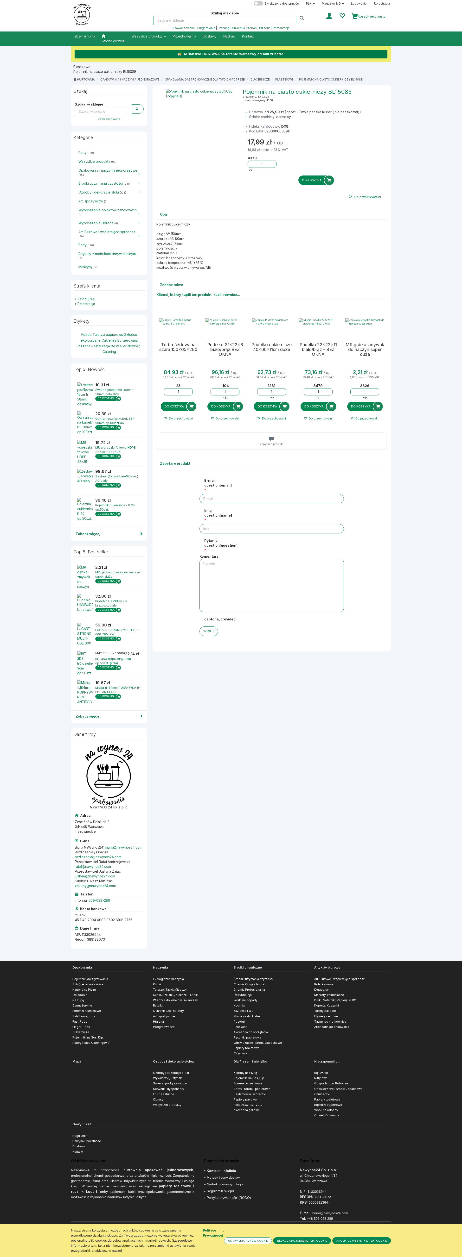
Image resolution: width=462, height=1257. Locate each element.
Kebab (252, 28)
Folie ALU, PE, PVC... (248, 1105)
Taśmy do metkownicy (330, 1021)
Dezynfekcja (243, 995)
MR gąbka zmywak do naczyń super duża (365, 349)
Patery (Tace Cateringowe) (91, 1042)
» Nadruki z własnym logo (223, 1184)
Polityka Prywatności (87, 1141)
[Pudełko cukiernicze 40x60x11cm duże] (271, 322)
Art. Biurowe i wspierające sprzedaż (339, 979)
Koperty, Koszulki (326, 1005)
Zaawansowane (184, 28)
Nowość (134, 346)
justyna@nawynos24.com (95, 876)
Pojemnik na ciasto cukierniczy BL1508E (331, 79)
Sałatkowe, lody (83, 1016)
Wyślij (208, 631)
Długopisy (321, 989)
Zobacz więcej (88, 534)
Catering (224, 28)
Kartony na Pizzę (84, 989)
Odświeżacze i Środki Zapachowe (258, 1042)
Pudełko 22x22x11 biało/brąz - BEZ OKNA (318, 349)
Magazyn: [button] (331, 3)
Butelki (158, 1005)
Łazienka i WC (244, 1011)
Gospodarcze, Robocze (331, 1083)
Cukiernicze (260, 79)
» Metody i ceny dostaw (222, 1177)
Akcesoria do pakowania (331, 1027)
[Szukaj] (302, 18)
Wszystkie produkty (147, 36)
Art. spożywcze (164, 1016)
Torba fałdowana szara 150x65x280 (178, 347)
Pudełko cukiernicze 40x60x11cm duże (271, 347)
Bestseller (119, 346)
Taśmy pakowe (325, 1011)
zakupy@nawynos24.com (95, 886)
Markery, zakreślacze (329, 995)
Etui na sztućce (163, 1094)
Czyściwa (240, 1053)
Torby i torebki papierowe (252, 1089)
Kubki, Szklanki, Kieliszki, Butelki (176, 995)
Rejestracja (382, 3)
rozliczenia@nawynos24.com (98, 857)
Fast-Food (79, 1021)
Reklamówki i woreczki (250, 1094)
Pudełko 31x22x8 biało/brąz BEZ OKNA (225, 349)
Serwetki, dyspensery (168, 1089)
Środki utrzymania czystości (253, 979)
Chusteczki (322, 1094)
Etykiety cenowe (326, 1016)
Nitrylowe (321, 1078)
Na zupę (78, 1000)
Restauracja (281, 28)
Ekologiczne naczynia (168, 979)
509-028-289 (99, 900)
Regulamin (79, 1136)
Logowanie (359, 3)
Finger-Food (81, 1027)
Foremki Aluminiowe (86, 1011)
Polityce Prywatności (213, 1232)
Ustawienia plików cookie (248, 1240)
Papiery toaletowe (247, 1048)
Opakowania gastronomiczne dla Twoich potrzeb (205, 79)
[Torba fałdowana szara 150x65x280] (178, 322)
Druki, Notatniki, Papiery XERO (335, 1000)
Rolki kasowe (323, 984)
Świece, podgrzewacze (170, 1083)
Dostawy (78, 1146)
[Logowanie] (329, 15)
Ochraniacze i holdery (168, 1011)
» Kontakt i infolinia (220, 1171)
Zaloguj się (86, 299)
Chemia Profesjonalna (249, 989)
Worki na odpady (245, 1000)
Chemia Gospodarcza (249, 984)
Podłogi (239, 1021)
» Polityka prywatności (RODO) (227, 1198)
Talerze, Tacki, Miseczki (170, 989)
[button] (310, 3)
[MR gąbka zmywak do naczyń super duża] (364, 322)
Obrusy (158, 1099)
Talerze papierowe (108, 334)
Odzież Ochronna (326, 1115)
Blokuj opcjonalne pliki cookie (302, 1240)
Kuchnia (239, 1005)
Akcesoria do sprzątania (251, 1032)
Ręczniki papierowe (248, 1037)
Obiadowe (79, 995)
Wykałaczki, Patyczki (168, 1078)
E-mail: (218, 482)
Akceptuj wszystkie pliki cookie (361, 1240)
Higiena (158, 1021)
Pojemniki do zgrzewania (90, 979)
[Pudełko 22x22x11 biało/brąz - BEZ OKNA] (318, 322)
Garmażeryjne (82, 1005)
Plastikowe (284, 79)
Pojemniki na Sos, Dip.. (88, 1037)
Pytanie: (220, 542)
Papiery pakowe (245, 1099)
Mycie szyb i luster (247, 1016)
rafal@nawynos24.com (93, 866)
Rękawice (240, 1027)
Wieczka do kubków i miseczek (175, 1000)
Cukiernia (238, 28)
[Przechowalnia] (342, 15)
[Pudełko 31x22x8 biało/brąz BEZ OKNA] (225, 322)
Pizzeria (264, 28)
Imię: (218, 512)
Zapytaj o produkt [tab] (271, 444)
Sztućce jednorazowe (87, 984)
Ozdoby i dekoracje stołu (171, 1073)
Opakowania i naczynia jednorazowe (129, 79)
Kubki (157, 984)
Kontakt (77, 1151)
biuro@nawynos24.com (123, 847)
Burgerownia (206, 28)
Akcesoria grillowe (247, 1110)
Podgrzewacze (164, 1027)
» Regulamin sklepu (219, 1191)
